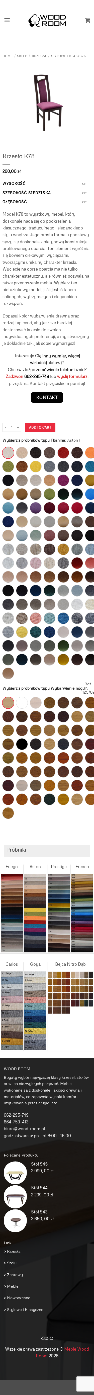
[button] (7, 20)
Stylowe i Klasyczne (69, 56)
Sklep (22, 56)
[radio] (8, 452)
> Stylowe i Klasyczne (23, 1309)
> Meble (11, 1286)
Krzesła (39, 56)
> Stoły (10, 1262)
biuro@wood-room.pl (24, 1128)
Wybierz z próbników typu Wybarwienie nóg (42, 688)
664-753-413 (16, 1121)
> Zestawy (13, 1274)
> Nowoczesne (17, 1297)
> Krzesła (12, 1251)
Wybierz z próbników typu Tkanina (34, 440)
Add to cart (40, 427)
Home (8, 56)
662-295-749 (36, 376)
